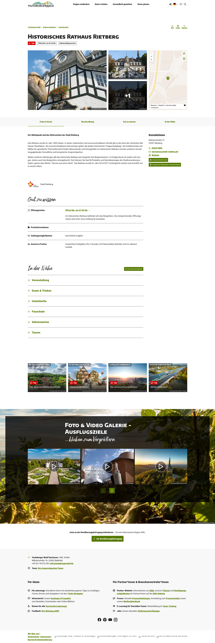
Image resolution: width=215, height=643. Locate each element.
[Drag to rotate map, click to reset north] (151, 59)
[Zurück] (103, 490)
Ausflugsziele (63, 27)
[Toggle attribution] (184, 105)
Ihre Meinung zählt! (50, 611)
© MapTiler (161, 105)
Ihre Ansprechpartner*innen (50, 568)
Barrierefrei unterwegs (56, 606)
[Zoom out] (151, 56)
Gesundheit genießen (122, 4)
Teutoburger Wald (34, 27)
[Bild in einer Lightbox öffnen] (67, 80)
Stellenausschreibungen (149, 611)
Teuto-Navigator (75, 593)
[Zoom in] (151, 53)
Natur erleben (101, 4)
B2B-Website (159, 593)
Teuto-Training (169, 606)
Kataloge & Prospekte (61, 598)
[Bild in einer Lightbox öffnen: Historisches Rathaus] (127, 64)
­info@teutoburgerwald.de (61, 563)
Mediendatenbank (132, 601)
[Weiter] (112, 490)
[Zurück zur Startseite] (41, 4)
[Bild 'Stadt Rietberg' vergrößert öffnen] (33, 184)
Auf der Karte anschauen (133, 269)
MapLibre (154, 105)
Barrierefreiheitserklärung (40, 640)
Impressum (45, 637)
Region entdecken (81, 4)
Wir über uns (33, 634)
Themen (166, 590)
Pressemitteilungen (141, 598)
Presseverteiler (173, 598)
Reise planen (143, 4)
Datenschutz (33, 637)
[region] (168, 80)
